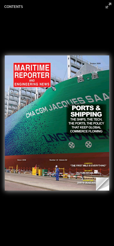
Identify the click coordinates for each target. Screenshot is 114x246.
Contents (13, 7)
